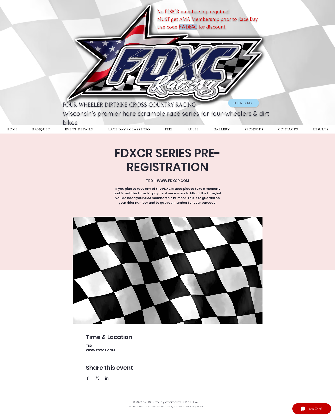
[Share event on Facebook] (88, 378)
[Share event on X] (97, 378)
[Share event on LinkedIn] (107, 378)
